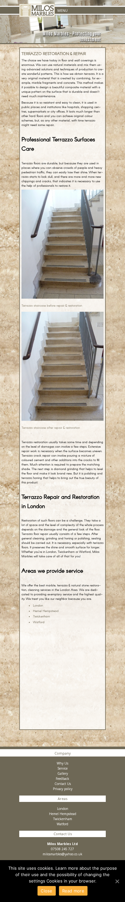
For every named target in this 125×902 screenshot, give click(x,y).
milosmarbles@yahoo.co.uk (62, 854)
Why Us (62, 763)
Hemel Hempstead (46, 611)
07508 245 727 (62, 849)
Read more (73, 890)
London (38, 605)
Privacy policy (62, 789)
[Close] (117, 881)
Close (46, 890)
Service (62, 768)
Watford (39, 622)
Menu (62, 10)
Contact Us (62, 783)
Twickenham (41, 616)
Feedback (62, 778)
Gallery (62, 773)
